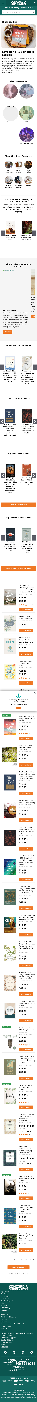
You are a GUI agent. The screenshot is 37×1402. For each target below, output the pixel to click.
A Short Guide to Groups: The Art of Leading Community (26, 640)
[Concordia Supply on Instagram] (14, 1352)
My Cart (4, 1294)
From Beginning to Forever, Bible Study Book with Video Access (26, 1208)
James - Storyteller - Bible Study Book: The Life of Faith (26, 747)
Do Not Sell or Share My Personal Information (17, 1333)
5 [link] (29, 605)
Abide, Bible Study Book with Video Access (25, 663)
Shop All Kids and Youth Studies (18, 568)
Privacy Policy (6, 1326)
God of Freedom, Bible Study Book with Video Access (27, 1003)
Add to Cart (26, 610)
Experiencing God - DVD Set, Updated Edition (26, 480)
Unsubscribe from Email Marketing (13, 1324)
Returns (4, 1321)
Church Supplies (6, 1335)
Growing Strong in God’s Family (26, 236)
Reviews (4, 1310)
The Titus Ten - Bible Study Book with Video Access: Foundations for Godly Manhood (9, 429)
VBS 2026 (4, 1347)
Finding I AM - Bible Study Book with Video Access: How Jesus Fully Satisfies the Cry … (27, 946)
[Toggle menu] (3, 3)
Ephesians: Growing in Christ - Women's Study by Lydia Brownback (26, 1117)
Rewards (4, 1328)
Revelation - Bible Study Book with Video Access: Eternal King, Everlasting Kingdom (27, 889)
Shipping (4, 1319)
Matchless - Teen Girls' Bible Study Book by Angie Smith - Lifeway (27, 546)
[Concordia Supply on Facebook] (5, 1352)
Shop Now (8, 332)
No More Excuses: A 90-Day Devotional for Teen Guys (10, 545)
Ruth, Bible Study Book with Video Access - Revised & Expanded (27, 917)
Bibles (3, 1345)
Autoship (4, 1305)
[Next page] (30, 1259)
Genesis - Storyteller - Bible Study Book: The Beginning (27, 1236)
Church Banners (6, 1342)
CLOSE (18, 708)
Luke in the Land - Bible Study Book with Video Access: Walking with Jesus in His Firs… (27, 589)
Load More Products (18, 1267)
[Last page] (34, 1259)
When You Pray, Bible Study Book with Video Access (27, 718)
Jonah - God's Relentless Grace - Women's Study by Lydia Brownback (25, 1149)
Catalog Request (7, 1301)
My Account (5, 1292)
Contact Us (5, 1298)
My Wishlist (5, 1296)
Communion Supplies (8, 1338)
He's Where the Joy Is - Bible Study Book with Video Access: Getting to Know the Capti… (27, 860)
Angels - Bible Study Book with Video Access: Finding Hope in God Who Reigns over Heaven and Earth (27, 377)
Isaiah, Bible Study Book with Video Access (25, 1087)
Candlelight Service (7, 1340)
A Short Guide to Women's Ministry (25, 618)
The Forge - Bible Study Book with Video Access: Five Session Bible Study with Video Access (10, 484)
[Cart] (35, 2)
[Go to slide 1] (3, 233)
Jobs (2, 1303)
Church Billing (5, 1308)
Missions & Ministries (8, 1317)
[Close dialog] (35, 692)
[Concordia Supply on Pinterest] (23, 1352)
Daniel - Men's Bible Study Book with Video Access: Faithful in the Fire (27, 428)
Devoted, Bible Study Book (10, 236)
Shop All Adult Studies (18, 505)
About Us (4, 1315)
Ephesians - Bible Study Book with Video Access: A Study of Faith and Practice (27, 975)
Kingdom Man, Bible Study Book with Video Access (27, 1178)
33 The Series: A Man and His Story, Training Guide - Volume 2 (27, 803)
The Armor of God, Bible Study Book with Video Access (26, 1030)
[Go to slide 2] (34, 233)
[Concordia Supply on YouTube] (31, 1352)
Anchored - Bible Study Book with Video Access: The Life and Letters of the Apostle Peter (10, 376)
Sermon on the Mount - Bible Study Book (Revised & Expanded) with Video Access (27, 1060)
